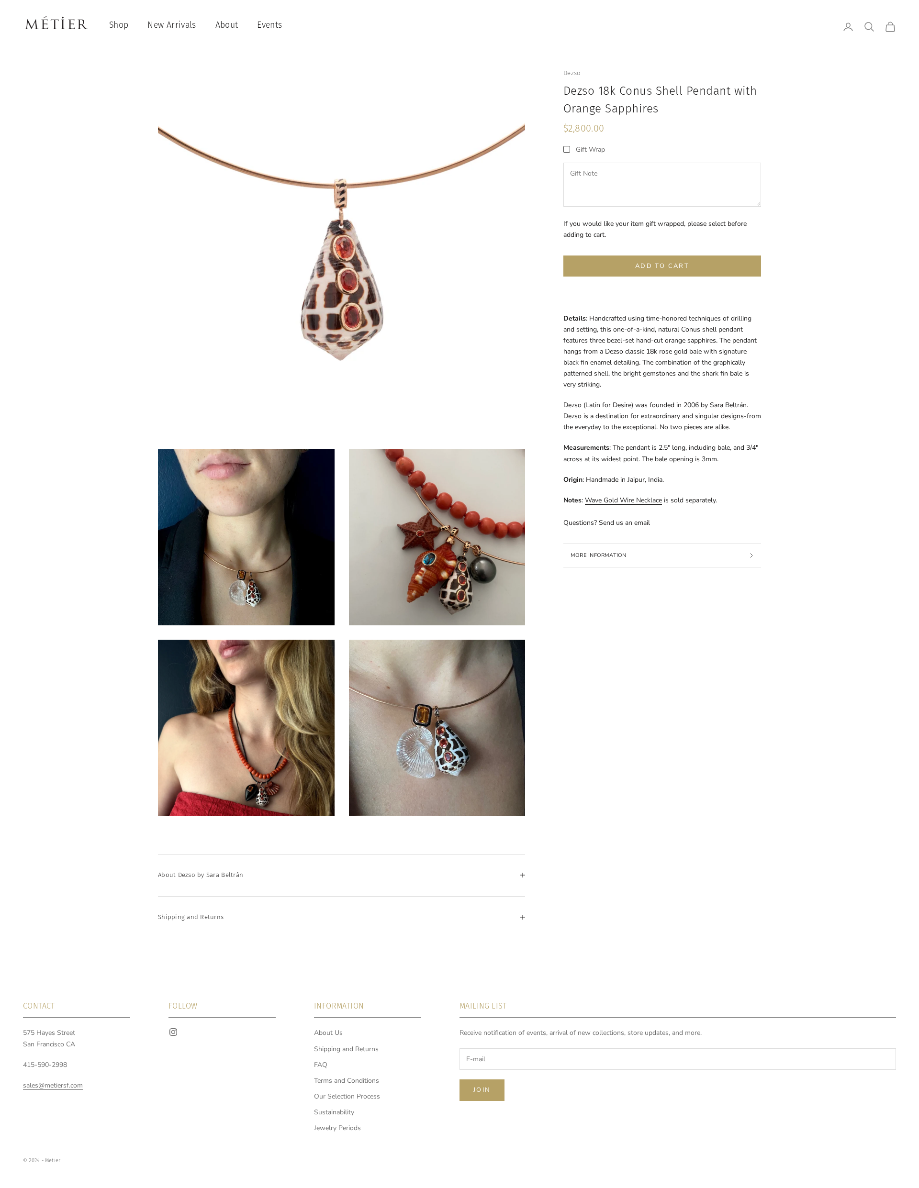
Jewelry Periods (337, 1127)
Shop (118, 25)
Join (482, 1090)
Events (269, 25)
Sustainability (334, 1112)
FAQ (320, 1064)
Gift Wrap (590, 149)
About (226, 25)
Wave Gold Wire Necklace (623, 500)
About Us (328, 1032)
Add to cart (662, 266)
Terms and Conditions (346, 1080)
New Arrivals (171, 25)
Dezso (572, 73)
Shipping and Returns (346, 1049)
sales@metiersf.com (53, 1085)
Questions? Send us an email (606, 522)
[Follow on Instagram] (173, 1032)
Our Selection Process (347, 1096)
